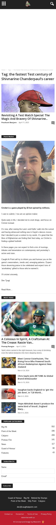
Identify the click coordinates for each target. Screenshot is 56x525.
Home (3, 70)
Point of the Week (8, 431)
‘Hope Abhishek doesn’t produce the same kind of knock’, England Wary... (36, 406)
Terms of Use (32, 514)
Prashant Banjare (9, 122)
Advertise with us (28, 517)
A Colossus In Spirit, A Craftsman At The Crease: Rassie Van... (25, 340)
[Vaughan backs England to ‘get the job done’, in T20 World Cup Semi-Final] (8, 393)
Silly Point (32, 501)
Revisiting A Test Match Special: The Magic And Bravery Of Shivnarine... (25, 117)
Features (5, 453)
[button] (51, 4)
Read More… (6, 290)
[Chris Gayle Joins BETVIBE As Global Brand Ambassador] (8, 380)
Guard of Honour (8, 448)
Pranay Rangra (7, 346)
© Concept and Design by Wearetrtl (27, 522)
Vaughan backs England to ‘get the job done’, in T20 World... (35, 391)
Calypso (4, 435)
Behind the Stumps (39, 498)
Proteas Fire (6, 440)
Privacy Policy (46, 514)
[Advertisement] (28, 37)
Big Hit (4, 427)
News (3, 444)
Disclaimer (20, 514)
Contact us (8, 514)
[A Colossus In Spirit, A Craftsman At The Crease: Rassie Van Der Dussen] (28, 319)
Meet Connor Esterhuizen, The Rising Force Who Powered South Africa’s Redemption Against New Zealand (34, 362)
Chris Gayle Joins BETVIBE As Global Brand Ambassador (35, 377)
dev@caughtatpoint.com (27, 507)
